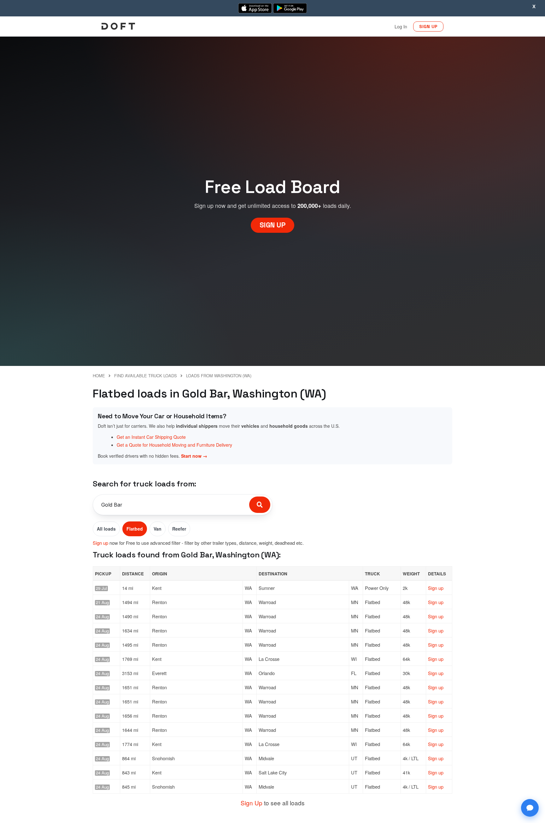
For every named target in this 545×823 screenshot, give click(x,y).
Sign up (100, 542)
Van (157, 529)
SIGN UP (428, 26)
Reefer (179, 529)
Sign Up (251, 802)
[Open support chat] (530, 808)
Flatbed (134, 529)
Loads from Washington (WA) (218, 376)
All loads (106, 529)
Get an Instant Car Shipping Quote (151, 437)
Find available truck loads (145, 376)
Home (99, 376)
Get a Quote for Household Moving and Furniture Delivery (174, 445)
